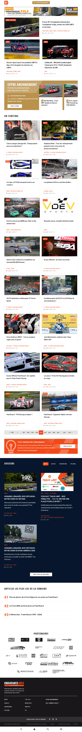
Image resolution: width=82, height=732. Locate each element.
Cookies (75, 724)
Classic (53, 464)
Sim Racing (63, 464)
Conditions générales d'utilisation (36, 724)
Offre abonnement (42, 3)
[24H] (21, 729)
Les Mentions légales (64, 724)
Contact (52, 724)
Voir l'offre (15, 106)
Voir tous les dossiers (41, 574)
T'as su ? (28, 699)
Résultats (28, 703)
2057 (24, 432)
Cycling (73, 464)
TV (26, 710)
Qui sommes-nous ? (52, 703)
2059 (32, 432)
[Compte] (34, 729)
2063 (49, 432)
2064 (54, 432)
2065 (58, 432)
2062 (45, 432)
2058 (28, 432)
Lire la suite (67, 446)
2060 (36, 432)
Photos (27, 707)
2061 (41, 432)
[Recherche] (48, 729)
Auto (45, 464)
